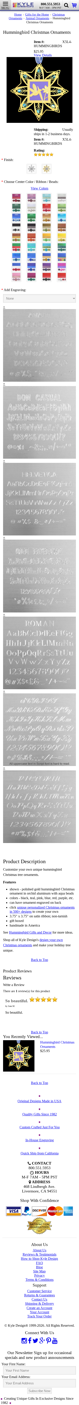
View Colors (39, 188)
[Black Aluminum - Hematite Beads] (31, 225)
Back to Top (39, 960)
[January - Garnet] (16, 196)
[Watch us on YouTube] (54, 1340)
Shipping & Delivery (39, 1303)
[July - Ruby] (46, 206)
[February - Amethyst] (31, 196)
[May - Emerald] (16, 206)
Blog (39, 1267)
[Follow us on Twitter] (35, 1340)
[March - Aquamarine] (46, 196)
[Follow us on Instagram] (24, 1340)
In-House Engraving (39, 1140)
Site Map (39, 1271)
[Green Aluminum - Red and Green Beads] (16, 245)
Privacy (39, 1275)
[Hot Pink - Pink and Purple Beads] (61, 265)
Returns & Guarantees (39, 1295)
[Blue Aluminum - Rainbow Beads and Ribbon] (61, 255)
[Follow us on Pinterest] (48, 1340)
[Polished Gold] (46, 167)
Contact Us (39, 1299)
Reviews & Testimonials (39, 1254)
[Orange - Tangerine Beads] (31, 235)
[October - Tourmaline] (31, 216)
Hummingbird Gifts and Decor (30, 932)
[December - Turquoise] (61, 216)
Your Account (39, 1312)
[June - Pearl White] (31, 206)
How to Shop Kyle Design (39, 1258)
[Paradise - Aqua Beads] (31, 245)
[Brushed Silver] (31, 167)
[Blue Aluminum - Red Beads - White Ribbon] (16, 265)
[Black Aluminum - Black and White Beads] (16, 225)
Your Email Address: (16, 1377)
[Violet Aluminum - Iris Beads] (46, 265)
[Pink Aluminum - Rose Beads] (16, 275)
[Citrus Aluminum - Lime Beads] (46, 235)
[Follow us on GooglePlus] (42, 1340)
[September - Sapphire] (16, 216)
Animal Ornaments (37, 18)
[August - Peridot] (61, 206)
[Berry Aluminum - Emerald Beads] (31, 275)
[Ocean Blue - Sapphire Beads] (16, 255)
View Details (43, 55)
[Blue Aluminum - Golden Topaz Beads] (46, 255)
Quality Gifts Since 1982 (39, 1114)
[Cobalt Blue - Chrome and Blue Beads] (31, 255)
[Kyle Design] (23, 5)
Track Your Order (39, 1316)
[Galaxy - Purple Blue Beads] (31, 265)
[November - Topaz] (46, 216)
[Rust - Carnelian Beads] (61, 225)
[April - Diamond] (61, 196)
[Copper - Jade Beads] (16, 235)
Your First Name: (13, 1364)
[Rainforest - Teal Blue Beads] (61, 245)
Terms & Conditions (39, 1280)
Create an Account (39, 1308)
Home (18, 14)
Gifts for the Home (37, 14)
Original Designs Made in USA (39, 1101)
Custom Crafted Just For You (40, 1127)
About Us (39, 1250)
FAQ (39, 1263)
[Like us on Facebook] (30, 1340)
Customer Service (39, 1291)
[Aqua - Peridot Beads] (46, 245)
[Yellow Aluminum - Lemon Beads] (61, 235)
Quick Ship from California (40, 1153)
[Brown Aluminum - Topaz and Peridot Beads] (46, 225)
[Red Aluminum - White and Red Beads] (61, 275)
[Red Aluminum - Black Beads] (46, 275)
